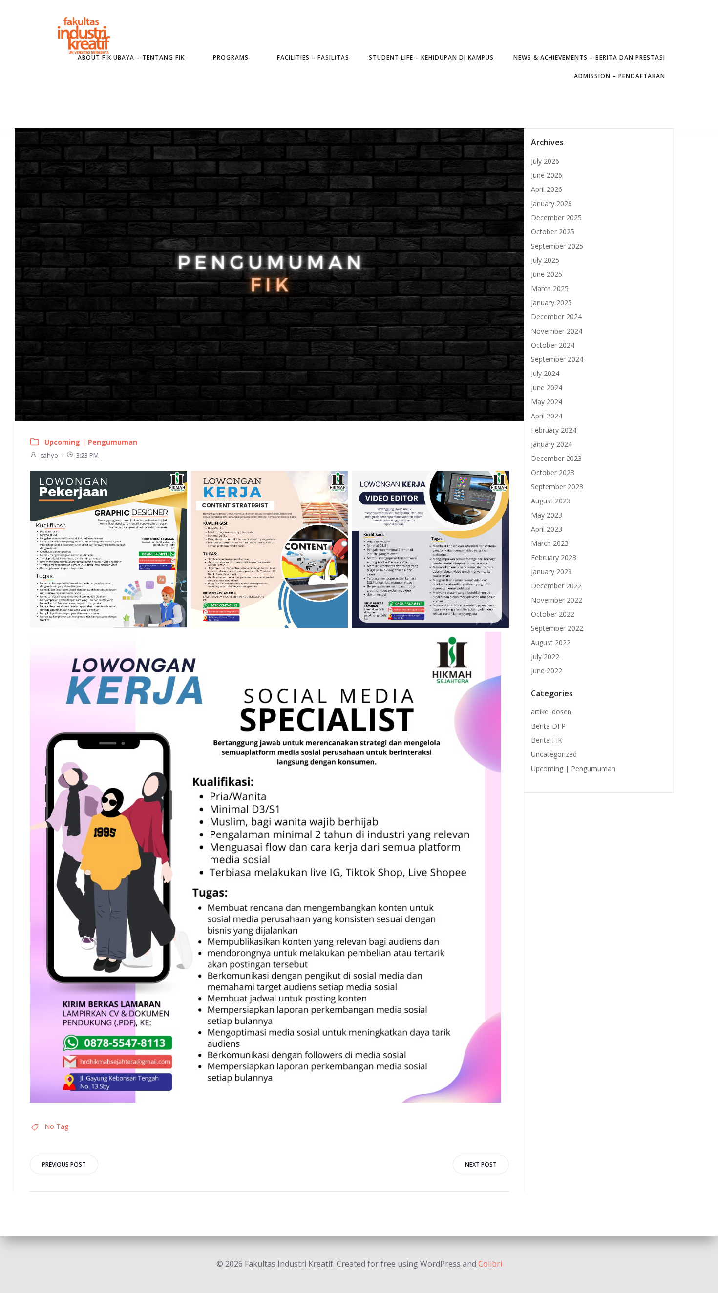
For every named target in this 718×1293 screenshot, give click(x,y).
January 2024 (551, 444)
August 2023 (550, 500)
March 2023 (550, 543)
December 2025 (556, 217)
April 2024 (546, 415)
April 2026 (546, 189)
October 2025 (552, 231)
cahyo (49, 455)
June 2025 (546, 274)
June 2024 (546, 387)
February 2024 (553, 430)
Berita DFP (548, 725)
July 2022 (545, 656)
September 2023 (557, 486)
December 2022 (556, 585)
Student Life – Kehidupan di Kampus (431, 57)
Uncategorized (554, 754)
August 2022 (550, 642)
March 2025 (550, 288)
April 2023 (546, 529)
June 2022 (546, 670)
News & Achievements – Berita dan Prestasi (589, 57)
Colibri (490, 1263)
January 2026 (551, 203)
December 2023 (556, 458)
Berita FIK (546, 740)
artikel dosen (551, 711)
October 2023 (552, 472)
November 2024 (556, 330)
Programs (231, 57)
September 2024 (557, 359)
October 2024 (552, 345)
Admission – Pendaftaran (619, 76)
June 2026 (546, 175)
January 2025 (551, 302)
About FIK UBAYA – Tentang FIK (131, 57)
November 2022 (556, 600)
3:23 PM (87, 455)
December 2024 (556, 316)
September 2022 (557, 628)
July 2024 (545, 373)
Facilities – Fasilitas (313, 57)
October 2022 (552, 614)
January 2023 (551, 571)
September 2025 (557, 245)
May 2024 (546, 401)
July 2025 (545, 260)
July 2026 (545, 161)
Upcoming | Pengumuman (90, 442)
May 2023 (546, 515)
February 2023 (553, 557)
